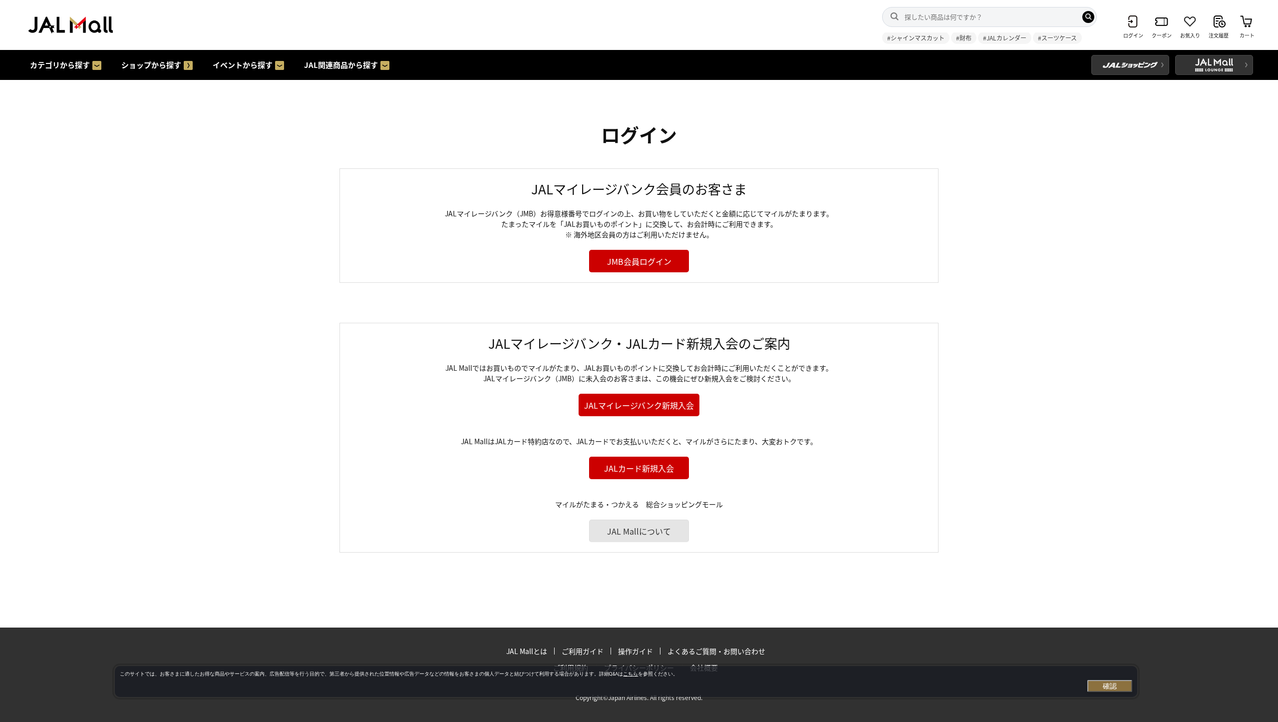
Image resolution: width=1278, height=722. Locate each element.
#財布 (963, 37)
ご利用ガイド (583, 651)
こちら (630, 674)
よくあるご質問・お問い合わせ (716, 651)
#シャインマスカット (916, 37)
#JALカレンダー (1004, 37)
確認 (1110, 686)
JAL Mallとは (526, 651)
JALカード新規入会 (639, 468)
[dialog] (626, 681)
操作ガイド (635, 651)
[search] (1088, 17)
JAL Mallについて (639, 531)
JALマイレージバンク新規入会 (639, 405)
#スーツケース (1057, 37)
